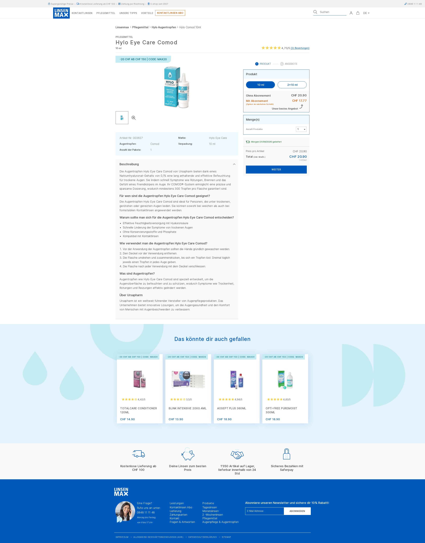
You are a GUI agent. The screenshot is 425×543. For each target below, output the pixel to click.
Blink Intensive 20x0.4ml (188, 408)
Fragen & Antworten (182, 522)
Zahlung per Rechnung (132, 4)
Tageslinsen (209, 507)
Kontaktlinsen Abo (181, 507)
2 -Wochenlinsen (212, 514)
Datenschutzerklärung (202, 537)
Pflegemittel (140, 27)
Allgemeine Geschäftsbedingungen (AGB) (158, 537)
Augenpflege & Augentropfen (220, 522)
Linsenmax (122, 27)
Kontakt (174, 518)
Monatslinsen (210, 511)
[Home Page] (61, 12)
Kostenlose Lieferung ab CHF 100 (97, 4)
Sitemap (226, 537)
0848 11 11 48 (146, 512)
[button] (351, 13)
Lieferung (175, 511)
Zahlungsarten (178, 514)
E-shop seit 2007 (159, 4)
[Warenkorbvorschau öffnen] (357, 13)
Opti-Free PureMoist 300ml (281, 410)
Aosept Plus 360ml (231, 408)
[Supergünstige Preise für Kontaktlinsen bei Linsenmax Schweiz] (49, 3)
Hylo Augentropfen (164, 27)
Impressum (122, 537)
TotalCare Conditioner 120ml (138, 410)
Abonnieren (297, 511)
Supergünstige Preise (62, 4)
